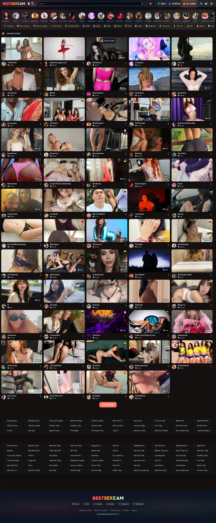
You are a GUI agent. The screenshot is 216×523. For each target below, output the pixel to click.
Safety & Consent (85, 510)
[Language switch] (151, 3)
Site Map (126, 510)
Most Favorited (41, 26)
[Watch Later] (206, 3)
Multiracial (152, 26)
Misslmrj (138, 153)
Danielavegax (183, 244)
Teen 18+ (179, 26)
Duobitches (12, 153)
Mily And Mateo (98, 214)
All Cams (191, 4)
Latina (98, 26)
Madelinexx (97, 63)
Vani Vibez (182, 153)
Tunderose (11, 335)
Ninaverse (54, 153)
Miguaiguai (54, 244)
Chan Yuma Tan (56, 396)
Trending (10, 26)
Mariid (52, 93)
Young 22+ (166, 26)
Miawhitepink (97, 123)
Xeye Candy (12, 366)
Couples (176, 4)
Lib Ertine (96, 335)
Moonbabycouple (185, 275)
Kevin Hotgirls (140, 184)
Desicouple (12, 123)
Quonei (180, 214)
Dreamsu (96, 366)
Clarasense (12, 93)
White (88, 26)
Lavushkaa (139, 214)
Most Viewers (25, 26)
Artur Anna (11, 396)
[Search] (142, 3)
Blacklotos (182, 93)
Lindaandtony (98, 275)
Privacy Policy (115, 510)
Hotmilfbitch (140, 396)
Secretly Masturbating (16, 244)
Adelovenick (183, 335)
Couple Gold (12, 214)
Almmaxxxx (97, 244)
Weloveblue (12, 184)
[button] (107, 40)
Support (134, 510)
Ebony (119, 26)
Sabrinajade (55, 275)
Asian (109, 26)
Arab (129, 26)
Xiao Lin (181, 63)
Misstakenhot (98, 153)
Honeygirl (96, 396)
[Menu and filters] (211, 3)
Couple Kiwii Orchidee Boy (60, 184)
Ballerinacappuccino (58, 63)
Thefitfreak (12, 63)
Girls (163, 4)
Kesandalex (139, 275)
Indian (140, 26)
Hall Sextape (140, 123)
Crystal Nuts (55, 335)
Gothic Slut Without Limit (145, 335)
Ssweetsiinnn (183, 366)
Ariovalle (53, 305)
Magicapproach (141, 366)
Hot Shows (58, 26)
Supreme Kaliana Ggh (186, 123)
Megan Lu (181, 305)
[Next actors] (212, 16)
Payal (180, 184)
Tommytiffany (55, 366)
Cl (8, 305)
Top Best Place (73, 26)
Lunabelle (54, 214)
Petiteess (54, 123)
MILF (191, 26)
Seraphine (139, 63)
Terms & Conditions (101, 510)
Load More (108, 405)
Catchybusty (12, 275)
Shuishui (96, 305)
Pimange (138, 244)
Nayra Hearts (97, 93)
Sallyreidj (139, 305)
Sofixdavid (139, 93)
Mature (201, 26)
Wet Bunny (96, 184)
